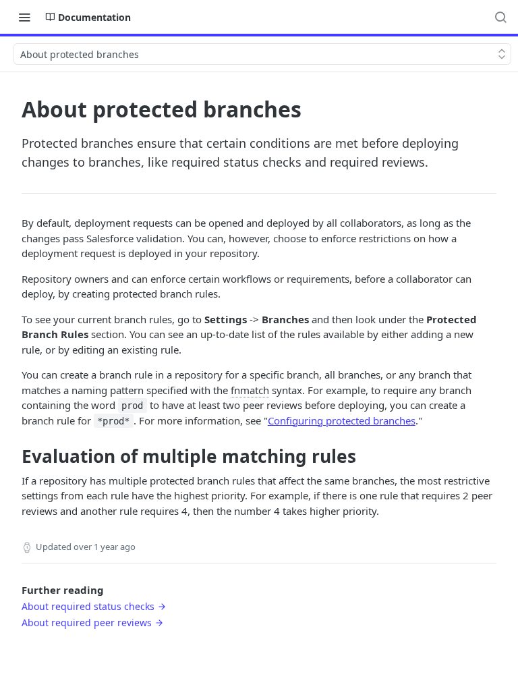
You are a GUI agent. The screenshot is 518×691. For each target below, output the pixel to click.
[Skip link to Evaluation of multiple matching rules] (12, 456)
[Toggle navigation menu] (24, 17)
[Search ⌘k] (500, 17)
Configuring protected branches (341, 420)
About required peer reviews (87, 622)
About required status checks (88, 606)
